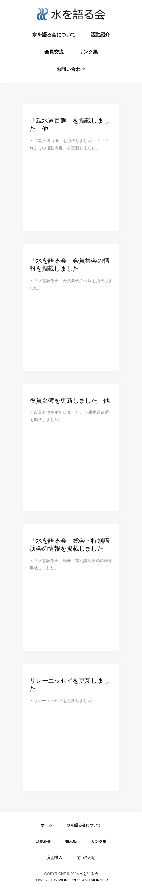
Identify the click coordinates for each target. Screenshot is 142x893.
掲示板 (71, 841)
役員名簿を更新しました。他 (70, 400)
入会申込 (54, 857)
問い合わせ (86, 857)
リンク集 (88, 51)
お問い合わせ (71, 69)
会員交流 (54, 51)
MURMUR (99, 880)
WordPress (69, 880)
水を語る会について (54, 34)
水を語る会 (88, 874)
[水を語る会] (71, 16)
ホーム (46, 825)
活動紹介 (100, 34)
